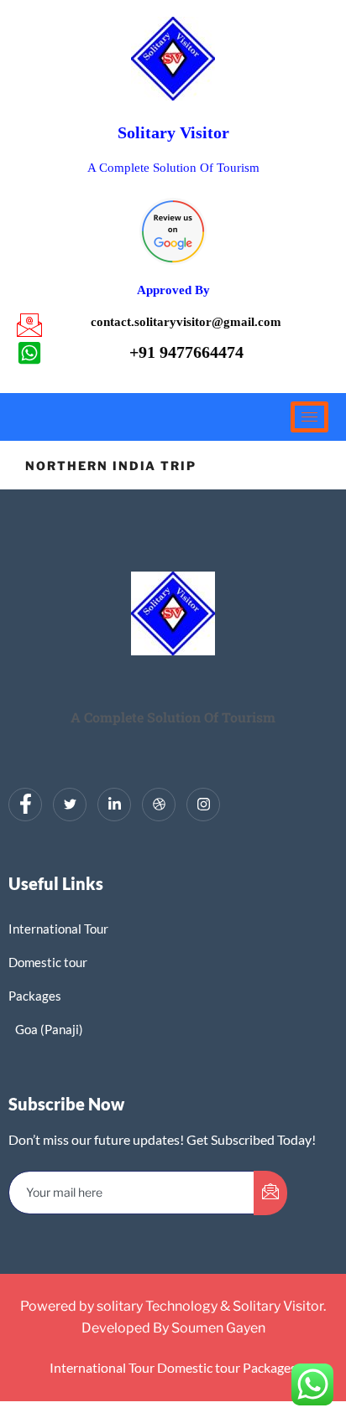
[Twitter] (69, 804)
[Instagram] (203, 804)
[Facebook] (25, 804)
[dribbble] (159, 804)
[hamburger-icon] (309, 416)
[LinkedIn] (114, 804)
